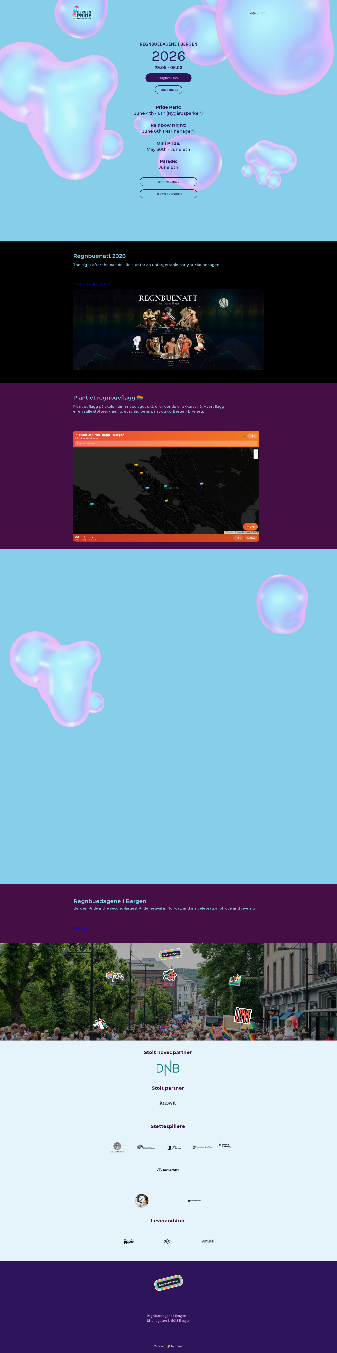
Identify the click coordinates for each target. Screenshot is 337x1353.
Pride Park (182, 787)
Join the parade (168, 181)
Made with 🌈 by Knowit (169, 1346)
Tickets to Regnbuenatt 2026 (92, 284)
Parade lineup (168, 90)
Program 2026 (168, 78)
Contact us (80, 927)
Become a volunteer (168, 194)
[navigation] (263, 13)
